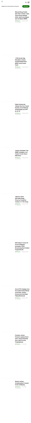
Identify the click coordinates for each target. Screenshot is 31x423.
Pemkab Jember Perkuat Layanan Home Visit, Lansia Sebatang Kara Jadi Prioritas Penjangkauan (22, 338)
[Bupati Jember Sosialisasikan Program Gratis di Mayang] (8, 401)
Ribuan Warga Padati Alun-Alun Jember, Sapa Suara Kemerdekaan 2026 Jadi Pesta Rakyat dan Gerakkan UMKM (22, 15)
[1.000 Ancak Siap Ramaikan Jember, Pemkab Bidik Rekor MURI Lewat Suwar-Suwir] (8, 78)
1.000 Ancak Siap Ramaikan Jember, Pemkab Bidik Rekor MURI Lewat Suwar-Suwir (21, 61)
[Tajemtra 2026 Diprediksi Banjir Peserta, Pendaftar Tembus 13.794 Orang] (8, 217)
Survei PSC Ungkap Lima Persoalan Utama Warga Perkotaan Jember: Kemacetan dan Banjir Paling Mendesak (22, 292)
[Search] (26, 2)
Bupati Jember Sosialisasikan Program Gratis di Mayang (22, 383)
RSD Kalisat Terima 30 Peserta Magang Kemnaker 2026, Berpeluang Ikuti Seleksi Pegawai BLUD (22, 246)
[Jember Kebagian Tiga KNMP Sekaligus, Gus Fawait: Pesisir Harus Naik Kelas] (8, 170)
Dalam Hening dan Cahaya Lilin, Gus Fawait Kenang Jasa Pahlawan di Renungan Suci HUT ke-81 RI (22, 108)
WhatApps (26, 6)
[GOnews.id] (11, 2)
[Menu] (28, 2)
